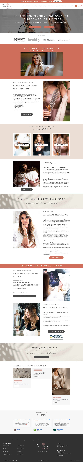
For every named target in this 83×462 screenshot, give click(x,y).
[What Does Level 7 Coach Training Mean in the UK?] (61, 394)
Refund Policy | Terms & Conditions (43, 460)
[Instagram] (40, 452)
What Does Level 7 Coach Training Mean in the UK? (60, 400)
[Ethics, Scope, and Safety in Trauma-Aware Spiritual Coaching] (22, 378)
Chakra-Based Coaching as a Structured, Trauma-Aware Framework (40, 373)
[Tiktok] (46, 452)
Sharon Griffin (19, 429)
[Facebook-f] (38, 452)
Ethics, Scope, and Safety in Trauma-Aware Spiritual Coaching (21, 383)
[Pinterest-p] (42, 452)
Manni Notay (59, 429)
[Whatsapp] (44, 452)
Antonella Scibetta (40, 429)
